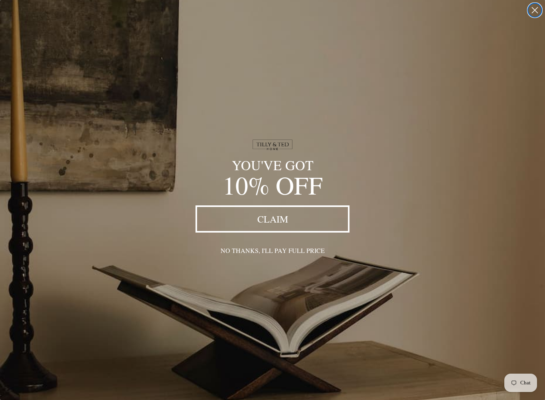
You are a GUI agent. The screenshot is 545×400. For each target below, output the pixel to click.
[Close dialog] (535, 10)
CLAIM (272, 219)
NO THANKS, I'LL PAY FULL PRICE (273, 250)
